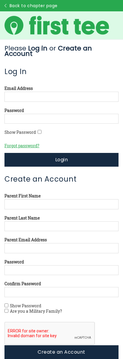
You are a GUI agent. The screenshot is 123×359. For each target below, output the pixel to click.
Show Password (21, 132)
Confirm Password (22, 283)
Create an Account (61, 352)
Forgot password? (21, 145)
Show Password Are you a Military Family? (36, 308)
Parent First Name (22, 196)
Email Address (18, 88)
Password (14, 110)
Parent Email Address (25, 240)
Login (61, 159)
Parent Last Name (22, 218)
